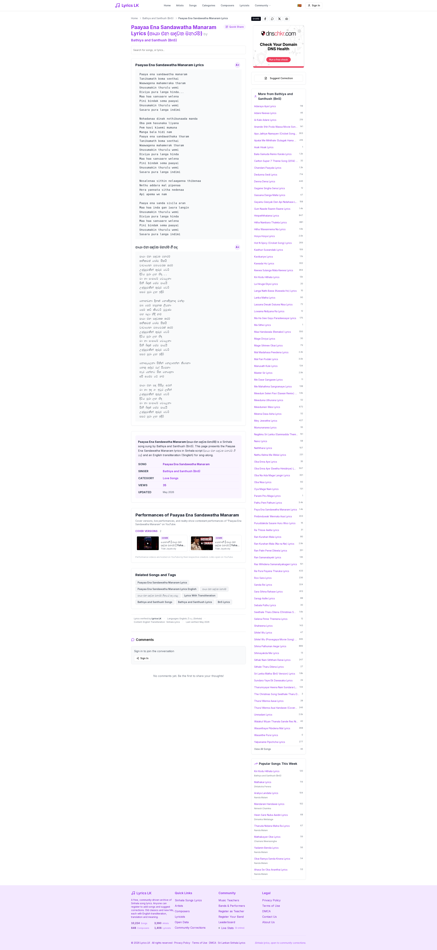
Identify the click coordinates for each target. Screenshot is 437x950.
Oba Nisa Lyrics (262, 482)
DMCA (266, 911)
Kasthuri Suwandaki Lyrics (268, 249)
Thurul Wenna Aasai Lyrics (269, 700)
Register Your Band (231, 916)
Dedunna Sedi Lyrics (265, 174)
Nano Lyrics (260, 441)
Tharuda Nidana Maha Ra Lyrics (272, 825)
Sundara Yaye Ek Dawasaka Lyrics (273, 680)
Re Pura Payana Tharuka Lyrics (271, 571)
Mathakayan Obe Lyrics (267, 836)
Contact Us (269, 916)
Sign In (316, 5)
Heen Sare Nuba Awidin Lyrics (271, 814)
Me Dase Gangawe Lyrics (268, 379)
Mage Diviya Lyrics (264, 338)
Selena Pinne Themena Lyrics (270, 618)
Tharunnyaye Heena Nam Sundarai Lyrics (275, 687)
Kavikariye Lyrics (263, 256)
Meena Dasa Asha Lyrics (267, 413)
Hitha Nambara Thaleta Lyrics (270, 222)
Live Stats (232, 928)
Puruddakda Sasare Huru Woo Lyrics (274, 523)
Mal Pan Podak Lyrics (266, 359)
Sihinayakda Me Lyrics (266, 653)
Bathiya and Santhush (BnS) (158, 18)
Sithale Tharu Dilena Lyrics (269, 666)
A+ (237, 64)
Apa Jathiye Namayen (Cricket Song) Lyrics (275, 133)
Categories (208, 5)
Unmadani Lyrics (263, 714)
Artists (180, 5)
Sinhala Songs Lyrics (188, 900)
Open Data (182, 922)
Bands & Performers (231, 905)
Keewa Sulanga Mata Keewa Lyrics (273, 270)
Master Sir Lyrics (263, 372)
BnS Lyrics (224, 602)
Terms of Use (271, 905)
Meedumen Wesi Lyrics (267, 407)
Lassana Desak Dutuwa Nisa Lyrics (273, 304)
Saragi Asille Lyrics (264, 598)
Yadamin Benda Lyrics (266, 847)
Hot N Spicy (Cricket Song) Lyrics (273, 242)
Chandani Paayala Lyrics (267, 167)
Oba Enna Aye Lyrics (265, 461)
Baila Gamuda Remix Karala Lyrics (273, 154)
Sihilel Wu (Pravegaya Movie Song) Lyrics (275, 639)
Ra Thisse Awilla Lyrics (266, 530)
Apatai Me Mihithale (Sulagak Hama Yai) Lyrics (275, 140)
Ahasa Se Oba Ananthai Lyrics (270, 869)
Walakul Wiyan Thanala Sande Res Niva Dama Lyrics (276, 721)
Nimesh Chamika (262, 808)
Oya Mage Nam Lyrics (266, 489)
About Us (268, 922)
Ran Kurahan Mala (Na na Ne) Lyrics (274, 543)
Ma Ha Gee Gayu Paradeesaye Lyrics (275, 318)
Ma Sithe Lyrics (262, 325)
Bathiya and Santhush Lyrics (195, 602)
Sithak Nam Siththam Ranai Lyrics (272, 659)
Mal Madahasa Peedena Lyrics (271, 352)
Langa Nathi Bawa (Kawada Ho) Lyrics (275, 290)
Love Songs (170, 478)
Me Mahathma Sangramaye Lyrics (273, 386)
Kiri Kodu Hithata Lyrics (266, 277)
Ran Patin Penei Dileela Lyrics (270, 550)
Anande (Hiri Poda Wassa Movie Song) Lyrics (276, 126)
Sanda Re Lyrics (263, 584)
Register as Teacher (231, 911)
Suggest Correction (281, 78)
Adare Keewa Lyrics (265, 113)
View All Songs (262, 748)
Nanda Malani (261, 797)
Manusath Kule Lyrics (266, 366)
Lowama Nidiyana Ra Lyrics (269, 311)
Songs (193, 5)
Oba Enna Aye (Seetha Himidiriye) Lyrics (275, 468)
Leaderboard (226, 922)
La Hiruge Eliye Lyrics (266, 283)
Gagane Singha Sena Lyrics (269, 188)
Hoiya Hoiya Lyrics (264, 236)
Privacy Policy (271, 900)
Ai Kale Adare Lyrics (265, 119)
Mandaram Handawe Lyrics (269, 804)
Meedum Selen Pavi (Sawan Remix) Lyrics (275, 393)
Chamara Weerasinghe (265, 841)
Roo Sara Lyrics (263, 577)
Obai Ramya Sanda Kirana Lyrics (272, 858)
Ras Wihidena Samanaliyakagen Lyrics (275, 564)
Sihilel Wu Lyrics (263, 632)
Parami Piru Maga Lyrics (267, 495)
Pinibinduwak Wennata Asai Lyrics (273, 516)
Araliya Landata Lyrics (266, 793)
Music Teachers (228, 900)
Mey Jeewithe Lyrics (265, 420)
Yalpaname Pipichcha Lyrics (269, 741)
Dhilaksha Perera (262, 786)
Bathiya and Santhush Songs (155, 602)
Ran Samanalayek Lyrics (267, 557)
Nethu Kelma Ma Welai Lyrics (270, 454)
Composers (227, 5)
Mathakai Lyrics (262, 782)
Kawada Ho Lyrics (264, 263)
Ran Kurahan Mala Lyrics (267, 536)
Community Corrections (190, 927)
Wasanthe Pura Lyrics (266, 735)
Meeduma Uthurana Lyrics (268, 400)
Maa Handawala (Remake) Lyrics (272, 331)
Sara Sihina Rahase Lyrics (268, 591)
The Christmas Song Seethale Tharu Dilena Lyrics (277, 694)
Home (167, 5)
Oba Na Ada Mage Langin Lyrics (272, 475)
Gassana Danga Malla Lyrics (269, 195)
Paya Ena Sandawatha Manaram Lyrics (275, 509)
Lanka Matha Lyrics (264, 297)
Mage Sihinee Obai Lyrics (268, 345)
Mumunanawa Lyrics (265, 427)
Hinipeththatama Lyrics (266, 215)
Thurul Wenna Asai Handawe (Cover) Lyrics (275, 707)
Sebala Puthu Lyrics (265, 605)
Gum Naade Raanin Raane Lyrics (272, 208)
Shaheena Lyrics (263, 625)
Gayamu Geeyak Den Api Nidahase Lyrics (276, 201)
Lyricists (244, 5)
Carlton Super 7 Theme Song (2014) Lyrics (276, 160)
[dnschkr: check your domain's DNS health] (278, 46)
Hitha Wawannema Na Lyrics (270, 229)
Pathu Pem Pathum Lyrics (268, 502)
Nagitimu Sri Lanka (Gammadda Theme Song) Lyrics (276, 434)
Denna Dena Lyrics (264, 181)
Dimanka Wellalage (263, 819)
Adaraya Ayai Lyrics (265, 106)
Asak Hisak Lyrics (263, 147)
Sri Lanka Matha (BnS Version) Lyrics (274, 673)
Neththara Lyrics (263, 448)
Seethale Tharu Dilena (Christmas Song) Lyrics (275, 612)
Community (261, 5)
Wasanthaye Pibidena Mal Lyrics (272, 728)
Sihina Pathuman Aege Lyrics (270, 646)
